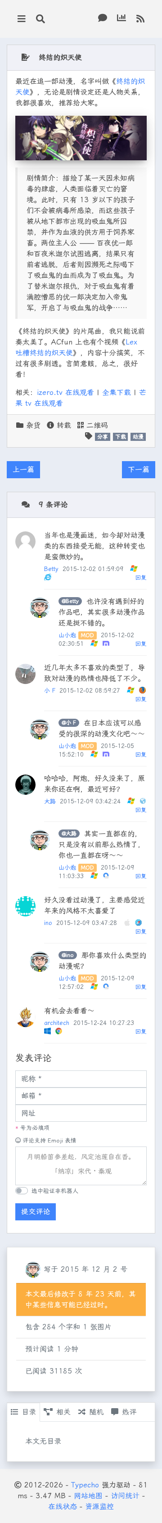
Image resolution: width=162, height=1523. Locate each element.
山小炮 (67, 635)
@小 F (69, 723)
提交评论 (35, 1211)
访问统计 (125, 1495)
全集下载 (116, 392)
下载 (120, 437)
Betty (51, 569)
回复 (141, 577)
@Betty (70, 601)
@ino (68, 955)
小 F (49, 690)
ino (48, 923)
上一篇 (23, 469)
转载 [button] (62, 425)
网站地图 (88, 1495)
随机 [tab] (96, 1412)
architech (56, 1023)
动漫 (138, 437)
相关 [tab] (63, 1412)
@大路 (69, 833)
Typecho (85, 1485)
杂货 (33, 425)
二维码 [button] (96, 425)
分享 (102, 437)
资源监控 (99, 1506)
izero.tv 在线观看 (65, 392)
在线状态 (62, 1506)
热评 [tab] (129, 1412)
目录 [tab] (29, 1412)
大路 (50, 801)
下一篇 (138, 469)
